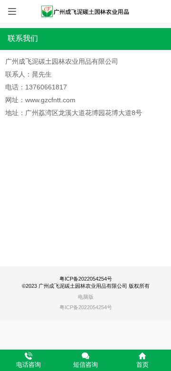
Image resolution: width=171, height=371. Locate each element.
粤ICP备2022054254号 (85, 307)
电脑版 (86, 297)
